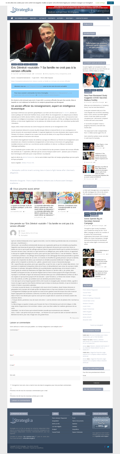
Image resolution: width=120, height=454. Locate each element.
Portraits (51, 18)
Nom (12, 355)
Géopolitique (33, 64)
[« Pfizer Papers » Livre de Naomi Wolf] (88, 143)
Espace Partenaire (77, 432)
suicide (69, 74)
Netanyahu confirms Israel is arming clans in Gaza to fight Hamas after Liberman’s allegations (42, 171)
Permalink (24, 235)
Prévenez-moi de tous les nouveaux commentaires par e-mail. (29, 390)
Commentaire (14, 330)
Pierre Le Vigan (87, 295)
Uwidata (74, 426)
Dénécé (46, 74)
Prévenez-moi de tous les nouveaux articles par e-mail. (26, 396)
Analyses (33, 18)
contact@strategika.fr (29, 438)
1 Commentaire (38, 74)
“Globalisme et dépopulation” (58, 93)
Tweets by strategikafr (96, 325)
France (57, 74)
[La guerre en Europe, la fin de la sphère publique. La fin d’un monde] (21, 193)
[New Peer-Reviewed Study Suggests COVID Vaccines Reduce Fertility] (96, 74)
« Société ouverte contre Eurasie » (49, 95)
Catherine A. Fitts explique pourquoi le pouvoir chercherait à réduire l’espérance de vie (101, 157)
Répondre (75, 318)
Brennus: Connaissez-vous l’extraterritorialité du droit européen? (67, 207)
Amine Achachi (87, 317)
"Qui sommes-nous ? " (30, 436)
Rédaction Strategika (26, 74)
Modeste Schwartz (88, 303)
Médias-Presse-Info (28, 163)
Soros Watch (94, 215)
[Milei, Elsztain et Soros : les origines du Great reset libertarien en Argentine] (88, 270)
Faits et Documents (78, 421)
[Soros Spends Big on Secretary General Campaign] (96, 197)
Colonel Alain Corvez (89, 301)
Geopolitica (75, 429)
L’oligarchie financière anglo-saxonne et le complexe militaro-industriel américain (95, 354)
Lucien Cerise (86, 306)
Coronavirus (88, 92)
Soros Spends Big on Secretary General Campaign (93, 221)
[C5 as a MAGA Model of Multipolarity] (88, 250)
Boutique (69, 18)
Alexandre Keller (87, 320)
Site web (12, 375)
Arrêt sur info (56, 424)
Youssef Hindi (87, 292)
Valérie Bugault (87, 311)
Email (84, 375)
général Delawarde (28, 157)
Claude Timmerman (88, 309)
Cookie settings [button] (100, 3)
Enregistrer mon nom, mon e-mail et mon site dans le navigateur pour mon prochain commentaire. (41, 385)
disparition (52, 74)
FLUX (73, 418)
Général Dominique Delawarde (91, 298)
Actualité (42, 18)
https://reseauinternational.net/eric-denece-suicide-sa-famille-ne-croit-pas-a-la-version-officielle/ (40, 81)
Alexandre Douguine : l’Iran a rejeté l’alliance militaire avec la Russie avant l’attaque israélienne (41, 182)
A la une (14, 64)
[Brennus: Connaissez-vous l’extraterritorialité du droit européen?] (68, 193)
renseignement (63, 74)
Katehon (74, 424)
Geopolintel (55, 421)
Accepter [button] (110, 3)
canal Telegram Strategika (34, 86)
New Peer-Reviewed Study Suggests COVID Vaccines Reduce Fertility (95, 97)
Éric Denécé (65, 113)
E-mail (12, 365)
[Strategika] (12, 18)
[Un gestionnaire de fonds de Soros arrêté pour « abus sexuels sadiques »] (88, 259)
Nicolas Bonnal (87, 314)
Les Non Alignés (56, 426)
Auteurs (60, 18)
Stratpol (54, 429)
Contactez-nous (82, 18)
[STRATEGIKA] (21, 417)
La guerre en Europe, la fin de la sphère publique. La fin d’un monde (21, 207)
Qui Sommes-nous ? (21, 18)
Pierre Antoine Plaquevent (90, 290)
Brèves (26, 64)
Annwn (23, 231)
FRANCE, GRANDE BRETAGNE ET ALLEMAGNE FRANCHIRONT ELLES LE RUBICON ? (95, 341)
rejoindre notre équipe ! (102, 436)
